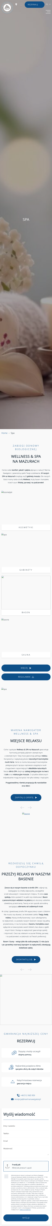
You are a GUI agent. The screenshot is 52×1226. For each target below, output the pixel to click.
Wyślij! (26, 1217)
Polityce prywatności (25, 1209)
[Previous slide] (22, 807)
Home (4, 433)
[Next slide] (29, 807)
